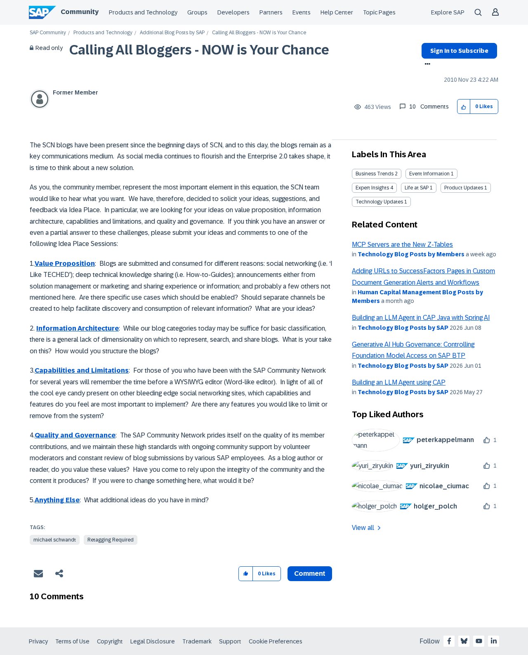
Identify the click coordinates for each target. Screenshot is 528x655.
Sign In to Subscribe (459, 50)
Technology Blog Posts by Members (411, 254)
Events (301, 12)
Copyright (110, 641)
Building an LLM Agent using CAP (399, 382)
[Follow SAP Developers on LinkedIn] (493, 641)
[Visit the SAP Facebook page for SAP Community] (449, 641)
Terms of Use (72, 641)
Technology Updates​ (379, 202)
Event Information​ (429, 174)
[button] (463, 106)
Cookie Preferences (275, 641)
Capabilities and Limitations (82, 370)
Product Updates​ (463, 188)
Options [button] (426, 65)
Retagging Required (110, 540)
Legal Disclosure (152, 641)
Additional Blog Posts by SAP (172, 32)
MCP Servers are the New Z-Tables (402, 244)
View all (363, 527)
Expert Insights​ (372, 188)
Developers (233, 12)
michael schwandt (54, 540)
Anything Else (57, 500)
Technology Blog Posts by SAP (403, 327)
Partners (271, 12)
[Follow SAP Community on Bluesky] (464, 641)
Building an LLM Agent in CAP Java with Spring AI (421, 317)
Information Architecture (77, 328)
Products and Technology (143, 12)
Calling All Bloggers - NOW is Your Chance (199, 50)
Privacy (38, 641)
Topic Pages (379, 12)
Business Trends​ (375, 174)
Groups (197, 12)
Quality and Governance (75, 435)
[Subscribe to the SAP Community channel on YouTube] (479, 641)
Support (230, 641)
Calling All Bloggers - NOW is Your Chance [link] (259, 32)
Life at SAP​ (417, 188)
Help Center (337, 12)
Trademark (197, 641)
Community (80, 11)
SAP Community (48, 32)
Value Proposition (65, 263)
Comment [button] (309, 573)
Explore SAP (447, 12)
